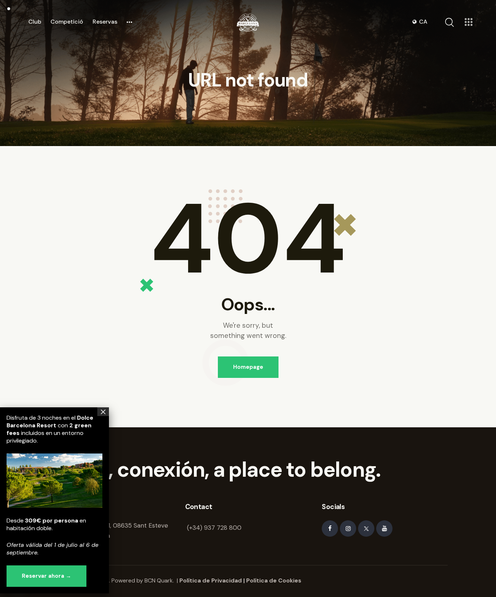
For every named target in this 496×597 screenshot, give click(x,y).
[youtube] (384, 528)
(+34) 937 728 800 (214, 528)
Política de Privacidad (210, 580)
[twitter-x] (366, 528)
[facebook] (330, 528)
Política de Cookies (273, 580)
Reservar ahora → (46, 576)
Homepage (248, 367)
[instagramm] (348, 528)
